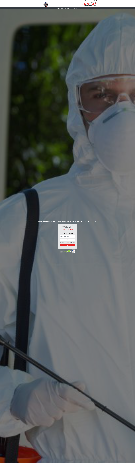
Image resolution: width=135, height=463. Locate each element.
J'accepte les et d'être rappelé (68, 242)
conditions (67, 242)
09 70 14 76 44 (90, 4)
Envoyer (67, 245)
